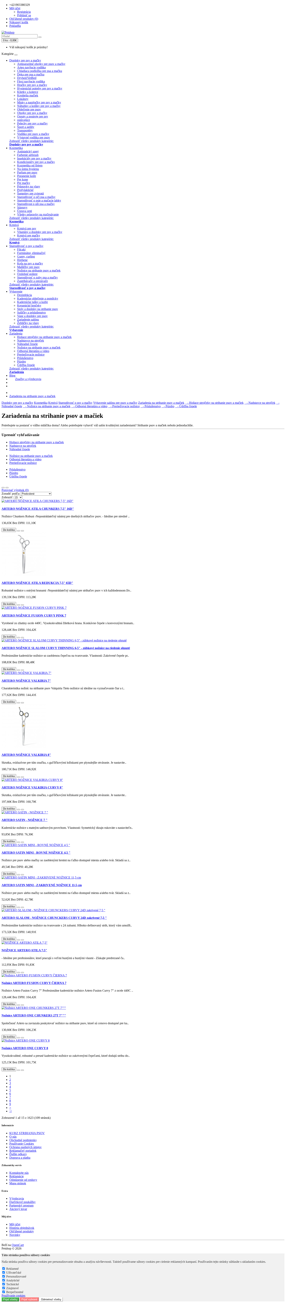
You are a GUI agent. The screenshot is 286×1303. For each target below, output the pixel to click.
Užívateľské (13, 1272)
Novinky (14, 1234)
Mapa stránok (17, 1183)
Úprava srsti (24, 211)
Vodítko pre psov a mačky (33, 134)
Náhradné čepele (27, 344)
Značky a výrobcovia (28, 379)
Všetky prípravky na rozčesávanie (38, 214)
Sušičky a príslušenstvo (31, 312)
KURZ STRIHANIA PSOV (27, 1133)
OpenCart (18, 1245)
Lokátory (22, 99)
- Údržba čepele (186, 406)
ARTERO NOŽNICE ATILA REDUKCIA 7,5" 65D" (37, 582)
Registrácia (24, 11)
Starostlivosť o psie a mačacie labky (39, 200)
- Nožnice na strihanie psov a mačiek (46, 406)
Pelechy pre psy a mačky (32, 123)
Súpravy (22, 207)
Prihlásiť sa (24, 15)
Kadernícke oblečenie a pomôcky (37, 298)
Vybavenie (15, 291)
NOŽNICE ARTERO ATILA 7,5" (24, 950)
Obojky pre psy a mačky (32, 113)
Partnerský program (21, 1205)
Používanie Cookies (21, 1143)
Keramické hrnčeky (29, 305)
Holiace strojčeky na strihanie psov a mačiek (44, 337)
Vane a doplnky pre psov (32, 316)
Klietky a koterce (27, 92)
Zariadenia (15, 333)
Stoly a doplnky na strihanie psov (37, 309)
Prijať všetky (10, 1299)
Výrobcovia (16, 1198)
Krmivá (14, 225)
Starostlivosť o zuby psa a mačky (37, 277)
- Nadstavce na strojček (259, 402)
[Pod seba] (3, 487)
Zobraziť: (7, 497)
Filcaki (21, 249)
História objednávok (21, 1227)
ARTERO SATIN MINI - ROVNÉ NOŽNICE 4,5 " (36, 852)
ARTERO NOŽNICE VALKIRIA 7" (26, 680)
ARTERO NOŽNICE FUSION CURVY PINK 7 (34, 615)
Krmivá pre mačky (28, 235)
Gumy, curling (26, 256)
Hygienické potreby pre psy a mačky (39, 88)
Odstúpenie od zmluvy (23, 1179)
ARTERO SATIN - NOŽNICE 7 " (24, 820)
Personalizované (16, 1276)
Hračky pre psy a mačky (32, 85)
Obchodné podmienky (23, 1140)
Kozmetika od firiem (29, 165)
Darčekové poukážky (22, 1202)
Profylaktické (25, 190)
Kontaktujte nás (19, 1172)
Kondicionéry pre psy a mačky (36, 162)
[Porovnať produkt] (22, 530)
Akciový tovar (18, 1209)
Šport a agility (25, 127)
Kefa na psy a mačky (30, 263)
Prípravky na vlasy (28, 186)
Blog (12, 375)
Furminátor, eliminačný (31, 253)
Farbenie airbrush (28, 155)
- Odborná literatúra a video (89, 406)
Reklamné (12, 1268)
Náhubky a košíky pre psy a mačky (39, 106)
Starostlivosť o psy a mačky (26, 246)
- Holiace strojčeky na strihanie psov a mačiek (214, 402)
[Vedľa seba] (7, 487)
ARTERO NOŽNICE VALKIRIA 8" (26, 754)
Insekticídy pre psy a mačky (34, 158)
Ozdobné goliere (27, 274)
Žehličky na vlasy (28, 323)
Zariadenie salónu (28, 319)
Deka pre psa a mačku (30, 74)
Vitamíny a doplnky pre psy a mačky (39, 232)
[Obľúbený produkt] (18, 530)
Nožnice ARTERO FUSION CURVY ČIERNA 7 (34, 983)
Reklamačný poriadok (22, 1150)
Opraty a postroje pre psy (32, 116)
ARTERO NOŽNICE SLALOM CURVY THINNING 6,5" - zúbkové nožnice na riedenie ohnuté (66, 648)
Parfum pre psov (27, 172)
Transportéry (25, 130)
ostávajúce (23, 120)
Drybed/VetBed (26, 78)
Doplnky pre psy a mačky (25, 60)
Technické (12, 1284)
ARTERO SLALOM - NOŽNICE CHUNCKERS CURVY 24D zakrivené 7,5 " (54, 917)
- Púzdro (167, 406)
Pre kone (22, 179)
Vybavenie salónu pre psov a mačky (115, 402)
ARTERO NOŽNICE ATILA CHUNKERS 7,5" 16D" (38, 508)
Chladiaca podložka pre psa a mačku (39, 71)
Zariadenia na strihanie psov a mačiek (32, 396)
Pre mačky (23, 183)
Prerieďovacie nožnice (31, 354)
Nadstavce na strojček (30, 340)
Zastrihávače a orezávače (32, 281)
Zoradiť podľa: (11, 493)
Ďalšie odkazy (18, 1154)
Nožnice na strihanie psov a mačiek (39, 270)
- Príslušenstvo (150, 406)
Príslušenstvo (25, 358)
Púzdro (21, 361)
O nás (13, 1136)
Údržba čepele (26, 365)
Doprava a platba (19, 1157)
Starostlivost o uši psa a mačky (36, 204)
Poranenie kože (26, 176)
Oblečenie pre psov (29, 109)
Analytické (12, 1280)
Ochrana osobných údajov (25, 1147)
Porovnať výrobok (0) (15, 490)
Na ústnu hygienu (28, 169)
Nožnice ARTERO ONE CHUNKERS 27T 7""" (34, 1015)
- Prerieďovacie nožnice (124, 406)
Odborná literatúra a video (33, 351)
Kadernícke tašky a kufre (32, 302)
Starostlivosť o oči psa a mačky (36, 197)
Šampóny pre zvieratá (30, 193)
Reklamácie (16, 1176)
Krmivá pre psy (26, 228)
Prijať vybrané (29, 1299)
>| (10, 1111)
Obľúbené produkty (21, 1231)
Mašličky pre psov (28, 267)
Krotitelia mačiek (27, 95)
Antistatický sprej (28, 151)
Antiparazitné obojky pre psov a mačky (41, 64)
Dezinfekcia (24, 295)
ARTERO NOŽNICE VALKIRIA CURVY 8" (32, 787)
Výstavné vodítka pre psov (33, 137)
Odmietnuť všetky (51, 1299)
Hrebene (22, 260)
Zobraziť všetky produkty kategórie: (31, 142)
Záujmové (12, 1288)
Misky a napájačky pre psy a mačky (39, 102)
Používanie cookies (13, 1295)
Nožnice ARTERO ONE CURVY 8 (25, 1048)
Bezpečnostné (14, 1292)
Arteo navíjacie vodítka (31, 67)
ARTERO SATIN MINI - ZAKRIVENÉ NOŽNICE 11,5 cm (42, 885)
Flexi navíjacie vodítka (31, 81)
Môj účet (14, 1224)
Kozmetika (16, 148)
